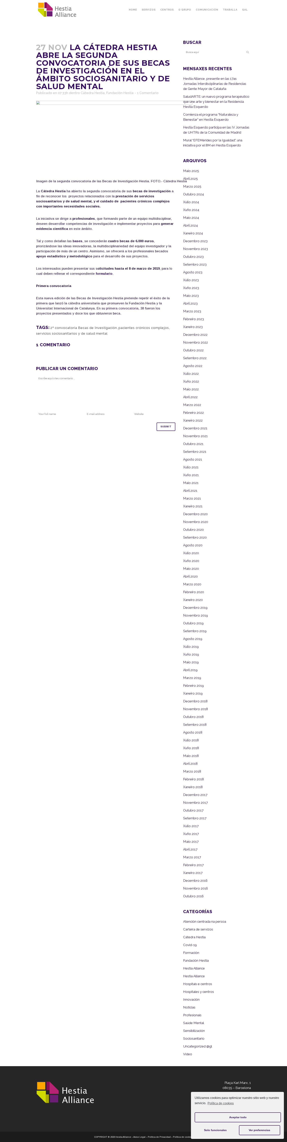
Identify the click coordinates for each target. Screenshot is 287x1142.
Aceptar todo (238, 1117)
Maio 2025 (191, 171)
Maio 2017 (191, 841)
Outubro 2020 (193, 530)
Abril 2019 (190, 670)
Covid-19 (190, 945)
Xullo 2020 (191, 553)
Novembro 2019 (195, 615)
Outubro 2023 (193, 257)
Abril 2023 (190, 303)
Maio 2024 (191, 218)
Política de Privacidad (159, 1137)
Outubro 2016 (193, 896)
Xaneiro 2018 (193, 787)
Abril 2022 (190, 397)
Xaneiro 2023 (193, 327)
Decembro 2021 (195, 428)
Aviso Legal (139, 1137)
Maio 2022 (191, 389)
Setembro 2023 (195, 264)
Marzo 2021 (192, 498)
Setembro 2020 (195, 537)
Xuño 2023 (191, 288)
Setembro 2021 (194, 452)
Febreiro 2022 (193, 413)
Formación (191, 953)
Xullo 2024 (191, 202)
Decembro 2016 (195, 880)
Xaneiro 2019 (193, 693)
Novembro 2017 (195, 802)
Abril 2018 (190, 763)
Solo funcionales (215, 1130)
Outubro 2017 (193, 810)
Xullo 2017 (191, 826)
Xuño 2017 (191, 834)
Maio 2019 (191, 662)
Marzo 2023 (192, 311)
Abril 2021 (190, 491)
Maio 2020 (191, 569)
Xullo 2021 (191, 467)
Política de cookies (221, 1103)
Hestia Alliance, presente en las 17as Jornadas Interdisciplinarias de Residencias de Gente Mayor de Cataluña (214, 84)
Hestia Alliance (194, 968)
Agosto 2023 (192, 272)
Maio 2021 (191, 483)
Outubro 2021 (193, 444)
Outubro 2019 (193, 623)
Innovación (191, 999)
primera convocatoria (122, 308)
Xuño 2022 (191, 381)
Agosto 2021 (192, 459)
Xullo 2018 (191, 740)
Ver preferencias (259, 1130)
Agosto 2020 (192, 545)
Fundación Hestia (120, 93)
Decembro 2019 (195, 608)
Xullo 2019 (191, 647)
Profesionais (192, 1015)
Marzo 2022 (192, 405)
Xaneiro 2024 (193, 233)
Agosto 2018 (192, 732)
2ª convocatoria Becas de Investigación (83, 328)
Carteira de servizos (198, 929)
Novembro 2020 (195, 522)
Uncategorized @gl (197, 1046)
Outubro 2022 (193, 350)
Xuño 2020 (191, 561)
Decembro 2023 (195, 241)
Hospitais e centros (197, 984)
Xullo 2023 (191, 280)
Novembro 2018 (195, 709)
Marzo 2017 (192, 857)
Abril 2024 (190, 225)
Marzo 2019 (192, 678)
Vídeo (187, 1054)
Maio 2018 (191, 756)
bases (77, 241)
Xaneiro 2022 (193, 420)
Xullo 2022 (191, 374)
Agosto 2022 (192, 366)
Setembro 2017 (194, 818)
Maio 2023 (191, 296)
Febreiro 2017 (193, 865)
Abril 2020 (190, 576)
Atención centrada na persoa (204, 921)
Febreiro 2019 (193, 686)
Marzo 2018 (192, 771)
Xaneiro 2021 (192, 506)
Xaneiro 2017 (192, 873)
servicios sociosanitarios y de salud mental (72, 333)
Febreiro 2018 (193, 779)
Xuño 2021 (191, 475)
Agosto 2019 (192, 639)
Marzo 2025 (192, 186)
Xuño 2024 (191, 210)
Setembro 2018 (195, 724)
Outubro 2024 (193, 194)
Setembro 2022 (195, 358)
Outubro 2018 (193, 717)
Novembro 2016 (195, 888)
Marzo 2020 (192, 584)
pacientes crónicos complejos (144, 328)
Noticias (189, 1007)
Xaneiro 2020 (193, 600)
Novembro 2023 (195, 249)
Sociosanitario (193, 1038)
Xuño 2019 (191, 654)
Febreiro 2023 (193, 319)
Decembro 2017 (195, 795)
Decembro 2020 (195, 514)
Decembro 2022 (195, 335)
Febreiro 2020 (193, 592)
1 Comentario (148, 93)
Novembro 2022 (195, 342)
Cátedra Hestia (93, 93)
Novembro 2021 (195, 436)
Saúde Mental (193, 1023)
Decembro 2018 (195, 701)
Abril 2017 (190, 849)
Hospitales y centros (198, 992)
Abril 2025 (190, 179)
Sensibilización (194, 1031)
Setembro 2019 (195, 631)
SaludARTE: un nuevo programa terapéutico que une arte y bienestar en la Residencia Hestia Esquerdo (216, 102)
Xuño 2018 (191, 748)
